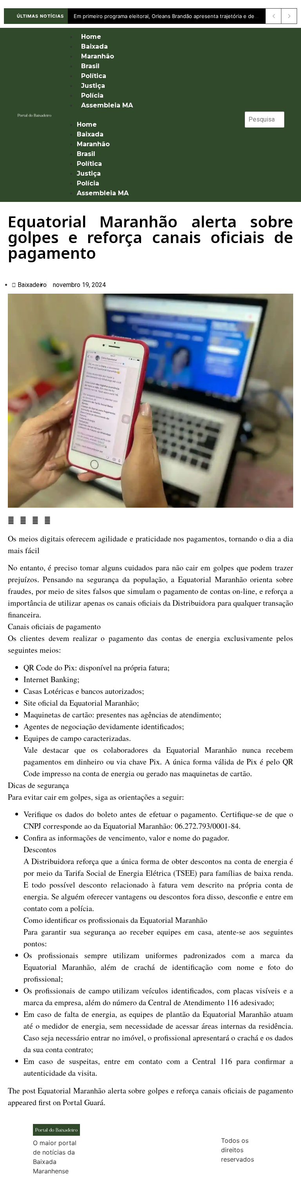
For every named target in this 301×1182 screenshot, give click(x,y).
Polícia (92, 95)
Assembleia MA (107, 105)
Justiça (93, 85)
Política (93, 76)
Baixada (94, 46)
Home (91, 36)
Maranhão (97, 56)
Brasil (90, 66)
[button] (149, 115)
